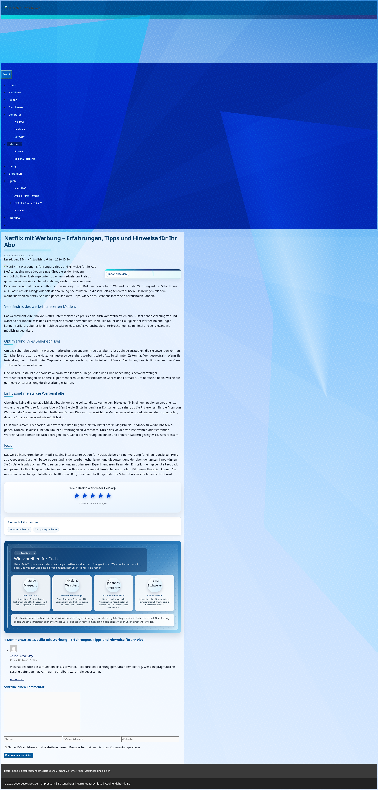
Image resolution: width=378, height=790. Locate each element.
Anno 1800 (20, 188)
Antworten (17, 679)
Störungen (15, 173)
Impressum (48, 783)
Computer (15, 114)
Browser (19, 151)
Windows (19, 122)
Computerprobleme (46, 529)
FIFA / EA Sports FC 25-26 (28, 203)
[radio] (76, 495)
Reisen (13, 100)
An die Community (21, 656)
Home (12, 85)
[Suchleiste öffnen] (2, 66)
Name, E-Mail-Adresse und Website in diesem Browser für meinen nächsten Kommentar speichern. (74, 747)
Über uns (14, 218)
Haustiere (15, 92)
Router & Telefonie (24, 158)
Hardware (19, 129)
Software (19, 136)
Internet (14, 144)
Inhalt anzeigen (117, 274)
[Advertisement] (189, 41)
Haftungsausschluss (89, 783)
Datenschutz (66, 783)
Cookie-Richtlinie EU (118, 783)
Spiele (13, 181)
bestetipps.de (29, 783)
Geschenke (16, 107)
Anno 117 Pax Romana (26, 195)
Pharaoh (19, 210)
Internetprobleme (19, 529)
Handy (12, 166)
